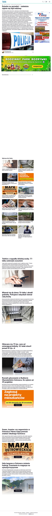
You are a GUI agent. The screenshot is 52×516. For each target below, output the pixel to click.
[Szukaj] (43, 1)
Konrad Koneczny (7, 51)
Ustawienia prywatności (23, 513)
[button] (46, 1)
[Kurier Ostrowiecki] (5, 1)
